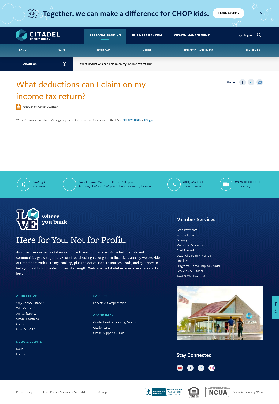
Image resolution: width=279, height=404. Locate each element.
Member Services (196, 219)
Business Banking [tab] (147, 35)
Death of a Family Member (194, 255)
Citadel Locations (27, 318)
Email (259, 82)
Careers (100, 295)
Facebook (242, 82)
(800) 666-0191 (193, 182)
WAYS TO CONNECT (248, 182)
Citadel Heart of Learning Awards (114, 322)
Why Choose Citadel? (30, 302)
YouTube (180, 369)
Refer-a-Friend (186, 234)
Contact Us (23, 324)
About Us (30, 63)
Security (182, 240)
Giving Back (103, 315)
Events (20, 354)
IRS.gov (149, 120)
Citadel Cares (101, 327)
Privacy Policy (24, 392)
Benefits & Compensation (109, 302)
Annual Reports (26, 313)
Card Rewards (186, 250)
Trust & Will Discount (191, 276)
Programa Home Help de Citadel (198, 265)
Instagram (212, 369)
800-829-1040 (131, 120)
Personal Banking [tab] (105, 35)
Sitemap (102, 392)
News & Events (29, 341)
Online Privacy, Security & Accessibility (65, 392)
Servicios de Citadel (190, 270)
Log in (248, 35)
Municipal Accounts (190, 245)
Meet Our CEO (25, 329)
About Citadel (28, 295)
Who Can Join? (25, 308)
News (19, 348)
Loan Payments (187, 229)
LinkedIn (251, 82)
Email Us (182, 260)
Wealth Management (192, 35)
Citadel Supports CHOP (108, 332)
